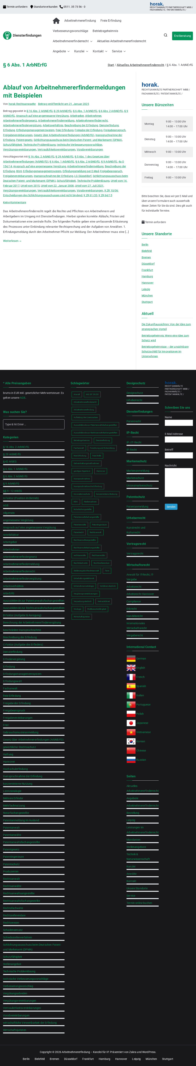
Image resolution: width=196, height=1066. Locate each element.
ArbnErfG (8, 593)
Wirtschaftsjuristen (14, 1030)
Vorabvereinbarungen (90, 149)
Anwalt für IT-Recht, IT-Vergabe (140, 577)
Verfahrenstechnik (108, 586)
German (141, 658)
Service (117, 51)
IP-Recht (132, 449)
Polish (140, 713)
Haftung (8, 754)
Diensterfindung (109, 125)
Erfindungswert (12, 681)
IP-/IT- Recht (134, 442)
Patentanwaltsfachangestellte (21, 842)
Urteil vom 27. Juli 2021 (89, 185)
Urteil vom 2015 (30, 185)
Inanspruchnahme (82, 479)
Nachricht (171, 465)
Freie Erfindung (110, 20)
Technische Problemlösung (39, 144)
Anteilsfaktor (11, 534)
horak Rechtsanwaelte (22, 103)
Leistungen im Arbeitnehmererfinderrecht (143, 830)
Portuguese (143, 704)
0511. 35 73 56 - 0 (74, 6)
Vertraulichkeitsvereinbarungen (57, 149)
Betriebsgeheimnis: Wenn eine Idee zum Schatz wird (165, 338)
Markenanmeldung (138, 470)
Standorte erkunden (45, 6)
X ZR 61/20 (90, 195)
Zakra (132, 1052)
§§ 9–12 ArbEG (12, 490)
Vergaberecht (135, 635)
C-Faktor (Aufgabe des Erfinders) (23, 644)
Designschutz (135, 392)
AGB (22, 397)
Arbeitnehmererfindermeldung (56, 120)
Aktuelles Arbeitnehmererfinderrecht (121, 41)
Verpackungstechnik (82, 601)
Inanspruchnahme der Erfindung (53, 175)
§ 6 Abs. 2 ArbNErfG (111, 111)
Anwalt (77, 394)
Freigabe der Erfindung (88, 130)
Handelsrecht (135, 616)
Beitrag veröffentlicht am (63, 103)
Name (168, 417)
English (140, 667)
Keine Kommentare (14, 202)
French (140, 676)
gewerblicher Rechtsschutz (19, 747)
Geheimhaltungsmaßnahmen (86, 463)
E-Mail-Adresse (174, 433)
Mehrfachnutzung (14, 805)
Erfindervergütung (14, 659)
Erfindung (9, 130)
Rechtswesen (11, 922)
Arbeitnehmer (93, 115)
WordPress (148, 1052)
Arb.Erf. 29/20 (92, 394)
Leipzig (146, 289)
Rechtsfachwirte (13, 908)
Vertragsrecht (135, 553)
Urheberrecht (134, 400)
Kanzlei (79, 51)
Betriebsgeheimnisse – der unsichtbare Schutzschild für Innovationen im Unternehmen (165, 351)
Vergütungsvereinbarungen (19, 149)
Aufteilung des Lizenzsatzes (86, 417)
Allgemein (9, 512)
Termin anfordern (17, 6)
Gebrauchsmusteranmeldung (21, 732)
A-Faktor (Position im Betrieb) (21, 498)
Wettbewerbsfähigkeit (96, 609)
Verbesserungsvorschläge (70, 31)
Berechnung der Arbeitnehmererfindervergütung (32, 622)
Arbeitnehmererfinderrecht (71, 41)
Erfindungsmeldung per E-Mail (81, 171)
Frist (6, 725)
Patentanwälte (12, 834)
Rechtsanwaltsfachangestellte (21, 900)
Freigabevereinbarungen (18, 135)
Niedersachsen (90, 502)
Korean (140, 741)
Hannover (148, 282)
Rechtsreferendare (14, 915)
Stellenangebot (12, 964)
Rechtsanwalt (11, 878)
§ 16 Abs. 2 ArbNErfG (40, 111)
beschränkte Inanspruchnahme (22, 630)
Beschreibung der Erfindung (81, 125)
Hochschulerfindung (15, 768)
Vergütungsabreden (15, 993)
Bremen (146, 257)
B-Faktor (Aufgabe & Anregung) (22, 615)
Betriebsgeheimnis (105, 31)
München (147, 295)
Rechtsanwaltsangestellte (19, 893)
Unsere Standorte (137, 888)
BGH (19, 171)
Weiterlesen (11, 241)
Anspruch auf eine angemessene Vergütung (42, 115)
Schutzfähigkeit (12, 144)
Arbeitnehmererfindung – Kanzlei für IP (85, 1052)
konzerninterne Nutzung (17, 783)
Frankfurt (147, 270)
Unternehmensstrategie (84, 586)
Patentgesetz (24, 139)
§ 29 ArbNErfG (63, 111)
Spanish (141, 686)
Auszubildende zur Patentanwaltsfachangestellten (33, 600)
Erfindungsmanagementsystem (35, 130)
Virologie (77, 609)
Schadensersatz (13, 929)
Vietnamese (143, 732)
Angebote (59, 51)
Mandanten (133, 839)
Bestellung (133, 812)
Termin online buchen (139, 902)
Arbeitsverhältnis (53, 125)
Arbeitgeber (77, 115)
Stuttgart (147, 301)
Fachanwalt (10, 688)
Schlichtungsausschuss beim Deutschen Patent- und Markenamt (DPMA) (78, 139)
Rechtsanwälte (12, 886)
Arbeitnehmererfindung (80, 20)
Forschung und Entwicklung (102, 448)
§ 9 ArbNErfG (109, 161)
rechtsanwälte (80, 555)
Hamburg (147, 276)
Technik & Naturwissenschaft (138, 857)
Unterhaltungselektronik (84, 578)
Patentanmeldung (137, 506)
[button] (90, 41)
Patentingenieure (13, 856)
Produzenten (11, 871)
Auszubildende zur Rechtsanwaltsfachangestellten (34, 607)
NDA (76, 502)
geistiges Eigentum (82, 471)
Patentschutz (11, 864)
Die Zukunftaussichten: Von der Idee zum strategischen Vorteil (166, 327)
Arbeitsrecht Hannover (140, 593)
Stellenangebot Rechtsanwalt (86, 571)
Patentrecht (79, 532)
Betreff (169, 449)
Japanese (142, 722)
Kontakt (98, 51)
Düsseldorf (148, 263)
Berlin (145, 244)
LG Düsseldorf (82, 175)
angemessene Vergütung (18, 520)
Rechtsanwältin (98, 555)
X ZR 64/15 (105, 195)
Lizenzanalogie (12, 791)
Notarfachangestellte (16, 812)
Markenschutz (135, 478)
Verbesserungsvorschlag (18, 986)
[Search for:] (33, 424)
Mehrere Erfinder (13, 798)
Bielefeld (147, 250)
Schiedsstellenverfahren (17, 937)
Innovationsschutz (82, 494)
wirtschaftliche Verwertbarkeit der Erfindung (30, 1022)
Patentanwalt (11, 827)
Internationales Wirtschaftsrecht (137, 626)
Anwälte (131, 873)
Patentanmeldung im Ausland (21, 820)
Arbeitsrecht (134, 586)
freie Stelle (96, 456)
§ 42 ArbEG (10, 461)
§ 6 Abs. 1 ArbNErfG (85, 111)
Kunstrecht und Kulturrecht (136, 530)
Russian (141, 759)
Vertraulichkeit (104, 601)
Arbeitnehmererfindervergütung (22, 125)
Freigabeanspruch (115, 130)
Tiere (107, 571)
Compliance (134, 601)
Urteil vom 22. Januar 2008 (57, 185)
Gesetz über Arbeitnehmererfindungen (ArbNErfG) (64, 135)
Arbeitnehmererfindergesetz (20, 120)
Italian (140, 695)
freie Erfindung (65, 130)
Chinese (141, 750)
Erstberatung (182, 36)
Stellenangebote (136, 846)
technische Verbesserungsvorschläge (79, 144)
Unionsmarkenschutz (139, 485)
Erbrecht (132, 608)
